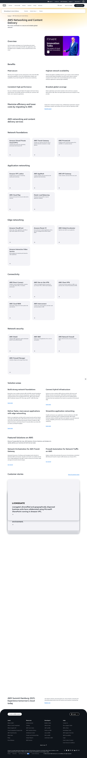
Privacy (9, 753)
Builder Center (48, 723)
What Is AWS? (11, 723)
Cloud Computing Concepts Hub (15, 730)
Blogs (9, 737)
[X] (64, 750)
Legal (64, 737)
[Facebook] (66, 750)
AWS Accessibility (67, 735)
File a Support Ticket (67, 725)
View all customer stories (73, 474)
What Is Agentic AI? (12, 728)
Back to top (42, 745)
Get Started (10, 464)
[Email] (78, 750)
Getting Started (29, 723)
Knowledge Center (67, 730)
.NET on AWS (47, 728)
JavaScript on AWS (49, 737)
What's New (10, 735)
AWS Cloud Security (12, 732)
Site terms (14, 753)
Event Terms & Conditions (69, 742)
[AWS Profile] (83, 2)
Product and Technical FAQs (32, 735)
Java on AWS (47, 732)
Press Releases (11, 740)
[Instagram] (70, 750)
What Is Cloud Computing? (14, 725)
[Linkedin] (68, 750)
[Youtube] (74, 750)
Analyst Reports (29, 737)
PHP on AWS (47, 735)
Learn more (10, 403)
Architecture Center (30, 732)
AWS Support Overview (68, 732)
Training (28, 725)
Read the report (48, 108)
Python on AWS (48, 730)
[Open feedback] (85, 379)
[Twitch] (72, 750)
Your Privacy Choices (23, 753)
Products (9, 15)
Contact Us (65, 723)
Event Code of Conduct (68, 740)
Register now (47, 702)
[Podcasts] (76, 750)
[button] (17, 5)
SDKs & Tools (48, 725)
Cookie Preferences (35, 753)
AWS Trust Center (30, 728)
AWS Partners (29, 740)
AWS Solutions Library (31, 730)
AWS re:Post (66, 728)
